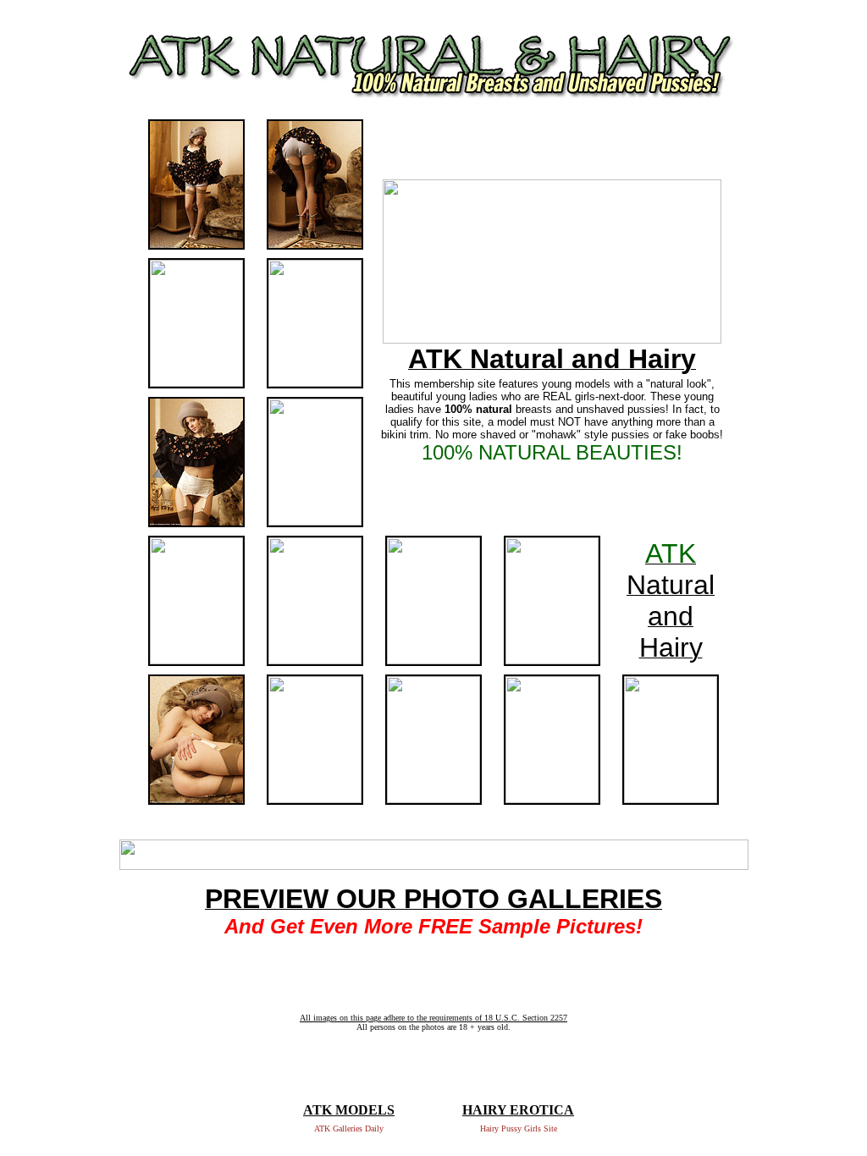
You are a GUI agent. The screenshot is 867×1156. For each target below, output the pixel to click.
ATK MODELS (349, 1110)
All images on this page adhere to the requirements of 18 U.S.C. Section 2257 (433, 1017)
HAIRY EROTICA (518, 1110)
